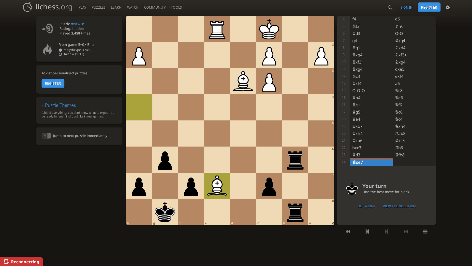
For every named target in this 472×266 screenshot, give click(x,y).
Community (155, 7)
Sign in (406, 7)
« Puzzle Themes (59, 105)
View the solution (399, 206)
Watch (133, 7)
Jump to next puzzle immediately (80, 135)
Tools (176, 7)
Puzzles (99, 7)
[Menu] (425, 231)
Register (429, 7)
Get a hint (366, 206)
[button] (46, 136)
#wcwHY (78, 23)
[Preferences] (448, 7)
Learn (116, 7)
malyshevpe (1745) (77, 50)
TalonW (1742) (74, 54)
